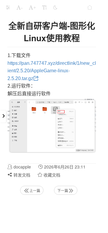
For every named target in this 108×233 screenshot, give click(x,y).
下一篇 (62, 190)
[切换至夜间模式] (55, 7)
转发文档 (21, 175)
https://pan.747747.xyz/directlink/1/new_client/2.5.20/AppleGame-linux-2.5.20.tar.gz (52, 71)
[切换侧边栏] (7, 7)
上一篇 (34, 190)
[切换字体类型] (44, 7)
